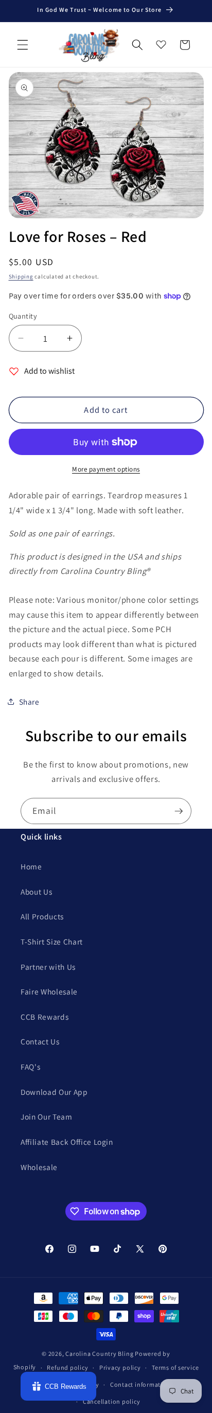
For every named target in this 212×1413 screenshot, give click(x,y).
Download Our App (54, 1092)
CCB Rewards (44, 1016)
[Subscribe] (178, 811)
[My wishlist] (161, 42)
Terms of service (175, 1367)
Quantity (23, 316)
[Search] (137, 44)
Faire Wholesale (49, 991)
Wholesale (39, 1167)
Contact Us (40, 1041)
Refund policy (67, 1367)
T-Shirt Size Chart (52, 941)
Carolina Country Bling (99, 1353)
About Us (36, 891)
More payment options (106, 469)
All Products (42, 916)
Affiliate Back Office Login (67, 1142)
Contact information (140, 1384)
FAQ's (30, 1066)
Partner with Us (48, 967)
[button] (22, 44)
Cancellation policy (111, 1401)
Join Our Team (47, 1116)
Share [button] (29, 701)
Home (31, 866)
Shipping (21, 276)
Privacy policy (120, 1367)
